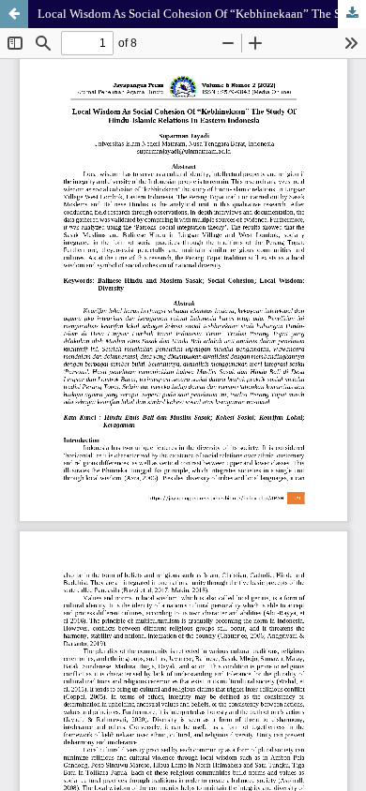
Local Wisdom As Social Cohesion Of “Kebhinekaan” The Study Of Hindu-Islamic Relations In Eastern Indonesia (202, 14)
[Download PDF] (352, 14)
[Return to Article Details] (14, 14)
